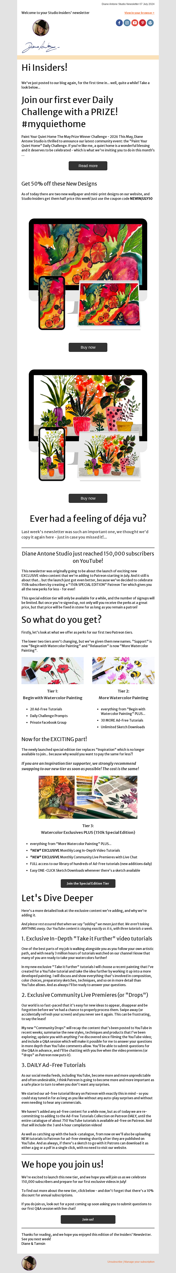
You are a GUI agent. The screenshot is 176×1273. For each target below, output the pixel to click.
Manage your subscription (139, 1261)
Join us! (88, 1219)
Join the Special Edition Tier (88, 883)
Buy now (88, 347)
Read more (88, 166)
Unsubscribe (115, 1261)
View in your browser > (139, 12)
